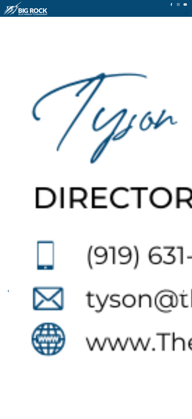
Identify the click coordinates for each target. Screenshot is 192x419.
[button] (186, 13)
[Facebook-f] (171, 4)
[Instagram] (178, 4)
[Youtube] (185, 4)
